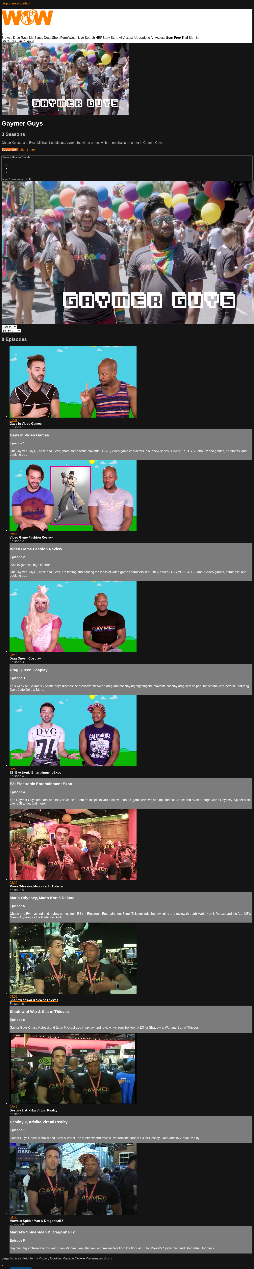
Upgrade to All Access (149, 37)
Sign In (29, 41)
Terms (34, 1258)
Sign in (194, 37)
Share (30, 149)
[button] (3, 34)
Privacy (44, 1258)
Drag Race (21, 37)
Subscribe (9, 149)
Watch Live (76, 37)
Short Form (60, 37)
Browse (7, 37)
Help (25, 1258)
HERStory (103, 37)
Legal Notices (11, 1258)
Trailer (21, 149)
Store (114, 37)
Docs (48, 37)
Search (90, 37)
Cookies (56, 1258)
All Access (126, 37)
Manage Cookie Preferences (83, 1258)
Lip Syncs (36, 37)
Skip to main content (16, 3)
